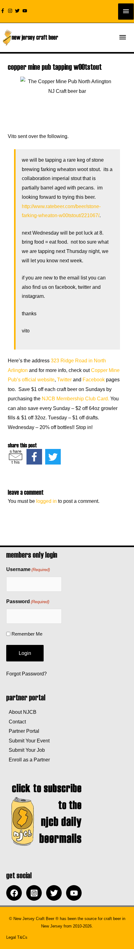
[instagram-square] (35, 893)
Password (27, 601)
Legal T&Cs (16, 937)
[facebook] (15, 893)
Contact (16, 721)
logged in (46, 501)
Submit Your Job (25, 750)
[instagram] (11, 10)
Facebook (94, 379)
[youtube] (25, 10)
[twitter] (18, 10)
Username (28, 569)
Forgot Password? (26, 673)
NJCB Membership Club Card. (75, 398)
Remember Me (27, 634)
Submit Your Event (28, 740)
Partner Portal (22, 731)
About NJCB (21, 712)
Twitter (64, 379)
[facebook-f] (3, 10)
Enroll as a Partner (28, 759)
